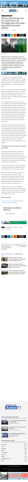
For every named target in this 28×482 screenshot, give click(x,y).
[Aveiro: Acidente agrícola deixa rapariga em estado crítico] (4, 422)
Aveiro (11, 15)
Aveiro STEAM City (9, 227)
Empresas (15, 227)
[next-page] (4, 277)
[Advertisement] (14, 338)
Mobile (3, 228)
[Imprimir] (21, 35)
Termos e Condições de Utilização (14, 466)
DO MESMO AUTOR (18, 254)
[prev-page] (2, 277)
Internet (20, 227)
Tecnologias (8, 228)
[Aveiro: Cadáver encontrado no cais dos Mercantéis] (4, 428)
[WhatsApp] (12, 35)
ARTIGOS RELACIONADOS (7, 254)
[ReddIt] (15, 35)
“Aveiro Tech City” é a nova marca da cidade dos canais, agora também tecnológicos (7, 247)
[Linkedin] (9, 35)
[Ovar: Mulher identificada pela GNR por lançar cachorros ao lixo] (4, 435)
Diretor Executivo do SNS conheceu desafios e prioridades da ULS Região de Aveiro (17, 259)
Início (2, 13)
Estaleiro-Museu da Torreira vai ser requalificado (20, 245)
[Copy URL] (24, 35)
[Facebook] (2, 35)
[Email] (18, 35)
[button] (26, 10)
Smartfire (14, 470)
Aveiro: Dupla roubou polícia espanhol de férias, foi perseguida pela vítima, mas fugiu (17, 265)
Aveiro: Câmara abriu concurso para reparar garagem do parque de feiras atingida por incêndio (17, 272)
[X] (5, 35)
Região (8, 15)
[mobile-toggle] (2, 10)
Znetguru (18, 470)
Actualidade (7, 13)
